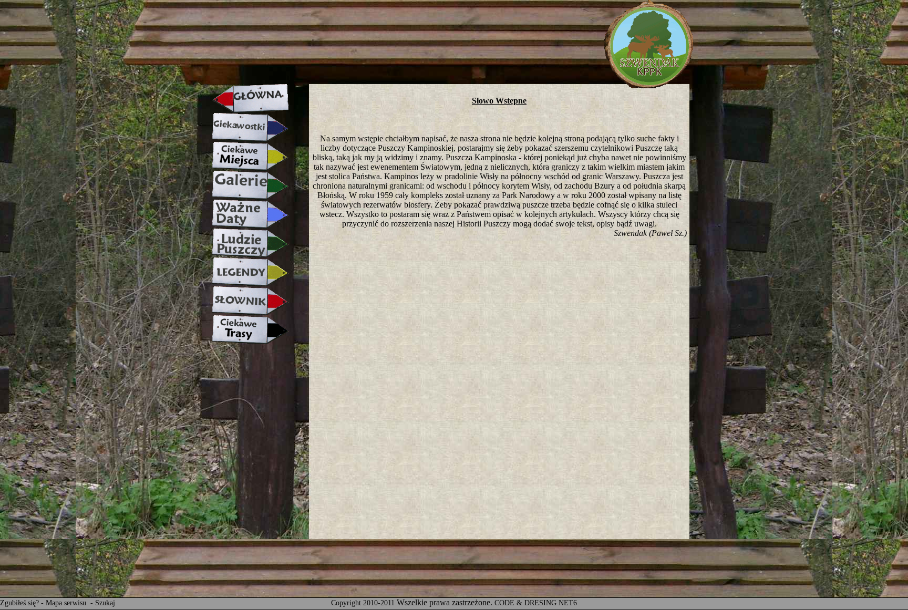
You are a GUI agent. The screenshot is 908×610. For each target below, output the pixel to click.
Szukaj (105, 603)
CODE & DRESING (525, 603)
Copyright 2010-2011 (363, 603)
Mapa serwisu (67, 603)
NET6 (568, 603)
